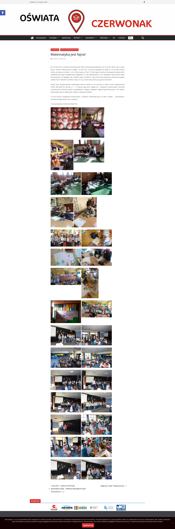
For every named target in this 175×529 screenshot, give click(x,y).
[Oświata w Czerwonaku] (87, 10)
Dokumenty (90, 38)
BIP (114, 38)
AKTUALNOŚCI (41, 38)
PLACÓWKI (53, 38)
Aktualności (54, 49)
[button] (2, 12)
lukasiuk (63, 59)
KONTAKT (121, 38)
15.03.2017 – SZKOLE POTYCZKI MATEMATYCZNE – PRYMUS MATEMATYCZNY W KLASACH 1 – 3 (68, 489)
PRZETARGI (103, 38)
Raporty (77, 38)
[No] (172, 523)
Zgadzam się (88, 525)
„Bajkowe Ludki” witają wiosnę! (112, 486)
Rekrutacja (66, 38)
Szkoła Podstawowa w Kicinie (69, 49)
